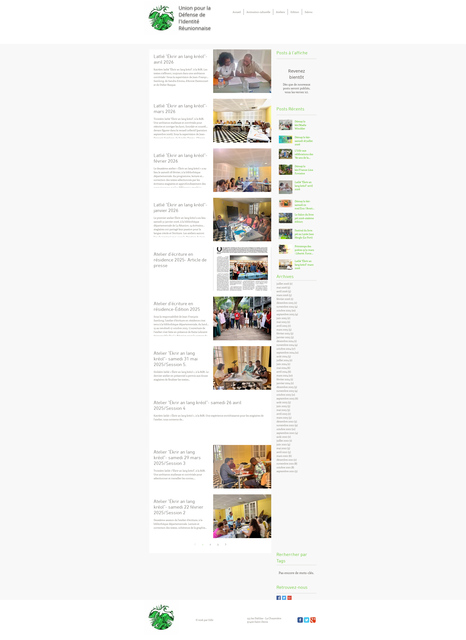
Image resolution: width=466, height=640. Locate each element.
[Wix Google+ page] (313, 620)
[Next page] (225, 544)
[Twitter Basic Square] (284, 598)
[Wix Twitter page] (306, 620)
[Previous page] (195, 544)
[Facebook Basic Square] (279, 598)
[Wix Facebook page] (300, 620)
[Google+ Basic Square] (289, 598)
